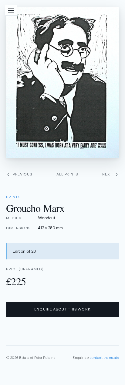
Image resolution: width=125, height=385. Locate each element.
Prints (13, 197)
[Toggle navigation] (11, 10)
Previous (22, 174)
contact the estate (104, 358)
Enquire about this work (62, 309)
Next (107, 174)
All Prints (67, 174)
